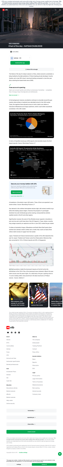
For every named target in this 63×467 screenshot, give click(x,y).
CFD (7, 355)
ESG (33, 368)
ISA (7, 378)
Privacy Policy (39, 461)
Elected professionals (12, 364)
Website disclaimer (37, 385)
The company (36, 339)
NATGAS (11, 269)
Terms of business (37, 382)
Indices (8, 349)
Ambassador (35, 343)
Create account (31, 431)
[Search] (55, 10)
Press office (35, 352)
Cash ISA (8, 381)
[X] (15, 332)
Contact (34, 349)
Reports (34, 362)
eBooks (8, 394)
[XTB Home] (4, 9)
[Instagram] (19, 332)
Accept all (44, 464)
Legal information (37, 378)
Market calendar (10, 397)
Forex (8, 352)
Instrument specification (13, 361)
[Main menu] (60, 10)
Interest (8, 374)
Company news (36, 394)
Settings (19, 464)
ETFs (7, 343)
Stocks (8, 339)
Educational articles (11, 388)
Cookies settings (23, 452)
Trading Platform (37, 346)
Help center (9, 400)
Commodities (10, 346)
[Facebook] (11, 332)
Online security (10, 403)
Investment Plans (11, 371)
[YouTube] (8, 332)
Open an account (16, 192)
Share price (35, 365)
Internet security (36, 391)
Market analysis (10, 391)
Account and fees (11, 358)
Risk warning (36, 388)
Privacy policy (36, 375)
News (33, 359)
